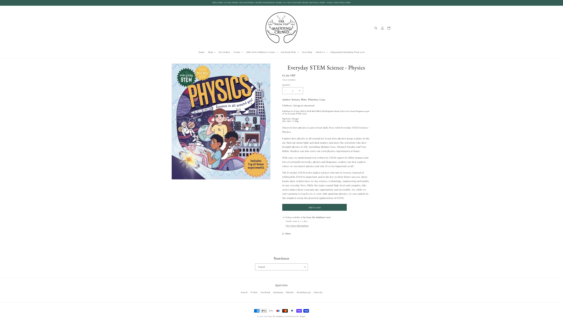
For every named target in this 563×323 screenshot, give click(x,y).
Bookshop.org (304, 292)
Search (244, 292)
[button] (211, 52)
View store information (296, 225)
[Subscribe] (304, 267)
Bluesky (290, 292)
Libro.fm (318, 292)
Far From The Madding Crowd (276, 316)
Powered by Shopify (297, 316)
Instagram (278, 292)
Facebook (265, 292)
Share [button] (288, 233)
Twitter (254, 292)
